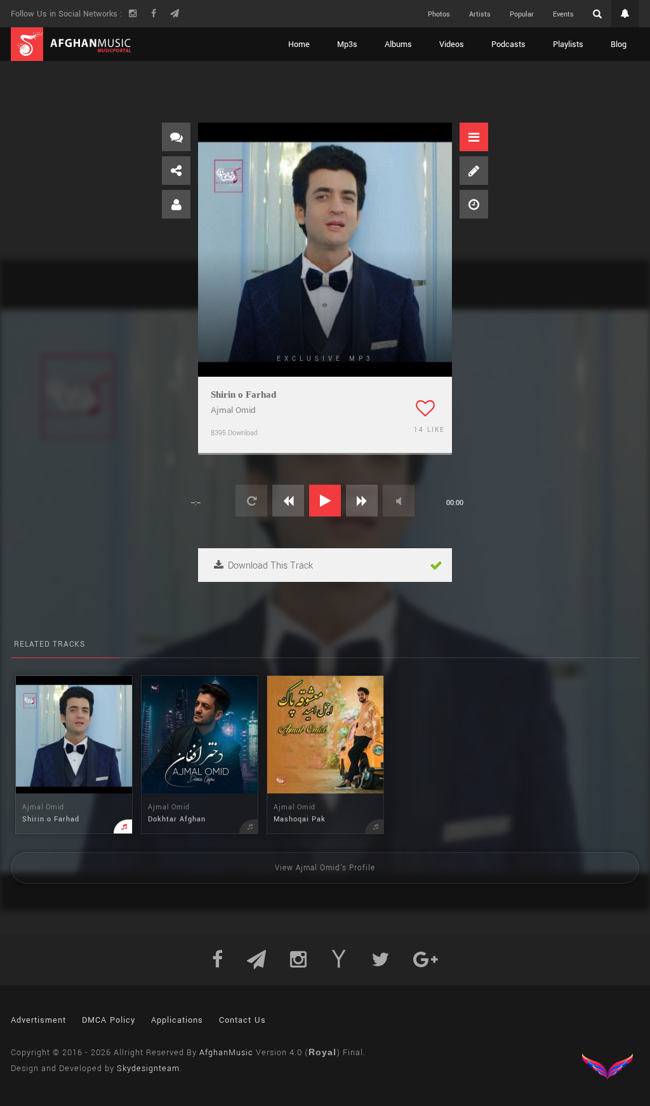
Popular (522, 14)
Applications (177, 1020)
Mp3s (347, 44)
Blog (619, 44)
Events (563, 14)
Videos (451, 44)
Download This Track (269, 565)
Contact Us (242, 1020)
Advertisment (38, 1020)
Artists (480, 14)
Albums (398, 44)
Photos (439, 14)
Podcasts (508, 44)
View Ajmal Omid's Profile (325, 868)
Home (299, 44)
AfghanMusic (226, 1052)
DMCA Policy (108, 1020)
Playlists (568, 44)
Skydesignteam (148, 1068)
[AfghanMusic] (71, 44)
